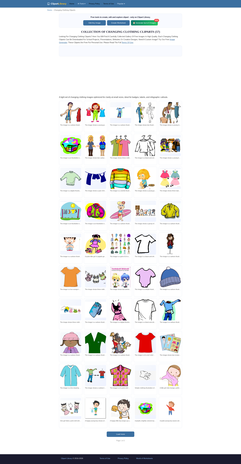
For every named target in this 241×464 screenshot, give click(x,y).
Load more (120, 434)
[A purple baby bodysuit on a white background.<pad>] (145, 277)
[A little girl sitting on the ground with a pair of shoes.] (145, 181)
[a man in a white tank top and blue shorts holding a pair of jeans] (170, 116)
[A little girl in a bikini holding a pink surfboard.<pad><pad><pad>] (120, 211)
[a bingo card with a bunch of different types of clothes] (120, 244)
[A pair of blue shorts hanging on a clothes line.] (95, 178)
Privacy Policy (94, 4)
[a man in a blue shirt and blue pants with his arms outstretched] (120, 112)
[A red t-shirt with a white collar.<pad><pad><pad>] (145, 343)
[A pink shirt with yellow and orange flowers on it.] (120, 375)
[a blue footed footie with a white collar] (70, 380)
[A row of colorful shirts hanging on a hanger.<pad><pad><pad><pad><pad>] (120, 146)
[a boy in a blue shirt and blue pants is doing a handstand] (170, 313)
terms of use (127, 42)
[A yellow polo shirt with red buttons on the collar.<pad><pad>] (170, 211)
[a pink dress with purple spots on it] (120, 315)
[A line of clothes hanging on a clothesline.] (70, 310)
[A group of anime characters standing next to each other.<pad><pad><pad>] (145, 211)
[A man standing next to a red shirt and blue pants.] (95, 375)
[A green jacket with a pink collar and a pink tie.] (95, 211)
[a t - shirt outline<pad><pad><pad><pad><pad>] (145, 310)
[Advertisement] (120, 75)
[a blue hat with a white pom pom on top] (170, 277)
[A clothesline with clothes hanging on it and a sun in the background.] (70, 211)
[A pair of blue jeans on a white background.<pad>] (95, 310)
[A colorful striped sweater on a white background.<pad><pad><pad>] (120, 180)
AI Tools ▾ (81, 4)
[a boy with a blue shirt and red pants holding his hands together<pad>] (70, 244)
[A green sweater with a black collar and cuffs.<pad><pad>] (70, 178)
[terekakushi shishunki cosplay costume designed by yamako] (120, 283)
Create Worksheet (118, 23)
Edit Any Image (95, 23)
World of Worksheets (144, 458)
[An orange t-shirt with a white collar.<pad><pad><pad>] (70, 277)
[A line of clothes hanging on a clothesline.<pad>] (95, 276)
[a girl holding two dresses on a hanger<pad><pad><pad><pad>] (95, 112)
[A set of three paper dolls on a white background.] (170, 342)
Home (71, 4)
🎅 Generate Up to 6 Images (145, 22)
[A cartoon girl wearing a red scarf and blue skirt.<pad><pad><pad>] (170, 244)
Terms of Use (108, 4)
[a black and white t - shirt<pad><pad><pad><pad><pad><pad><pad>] (145, 244)
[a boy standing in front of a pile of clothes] (170, 145)
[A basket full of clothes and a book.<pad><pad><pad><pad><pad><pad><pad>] (70, 145)
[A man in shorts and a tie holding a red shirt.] (70, 115)
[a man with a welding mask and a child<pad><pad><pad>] (120, 343)
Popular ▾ (121, 4)
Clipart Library (66, 458)
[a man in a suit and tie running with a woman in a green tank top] (145, 112)
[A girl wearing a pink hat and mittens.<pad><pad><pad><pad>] (70, 348)
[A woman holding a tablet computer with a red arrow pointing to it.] (95, 148)
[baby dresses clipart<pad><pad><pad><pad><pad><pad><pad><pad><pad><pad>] (170, 178)
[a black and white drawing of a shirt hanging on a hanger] (145, 146)
